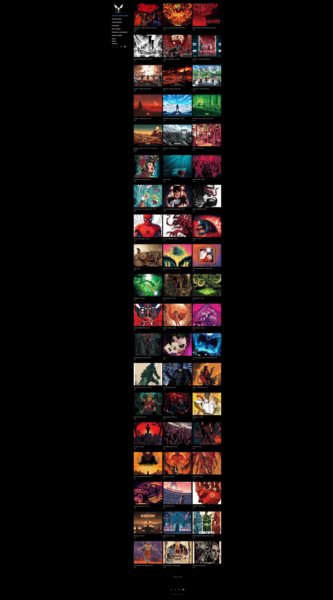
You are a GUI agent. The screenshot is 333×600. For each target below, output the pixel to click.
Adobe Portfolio (180, 594)
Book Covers (116, 29)
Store (114, 41)
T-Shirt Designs (117, 22)
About (114, 39)
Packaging (115, 25)
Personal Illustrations (119, 32)
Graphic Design (117, 35)
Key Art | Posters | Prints (120, 16)
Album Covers (116, 19)
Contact (115, 44)
